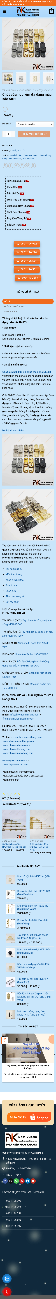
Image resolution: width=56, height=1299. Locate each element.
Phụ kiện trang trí (15, 596)
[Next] (48, 44)
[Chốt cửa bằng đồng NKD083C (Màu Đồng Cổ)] (14, 824)
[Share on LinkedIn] (33, 165)
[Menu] (4, 11)
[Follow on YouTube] (33, 1181)
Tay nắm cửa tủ (14, 568)
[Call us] (16, 1181)
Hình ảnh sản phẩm (13, 430)
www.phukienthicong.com (16, 749)
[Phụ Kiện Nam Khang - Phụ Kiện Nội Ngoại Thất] (28, 11)
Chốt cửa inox (28, 158)
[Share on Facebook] (10, 165)
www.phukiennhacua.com (16, 745)
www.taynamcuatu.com (14, 760)
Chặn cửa (11, 590)
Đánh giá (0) (10, 311)
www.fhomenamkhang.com (27, 737)
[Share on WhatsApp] (5, 165)
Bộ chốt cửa (15, 155)
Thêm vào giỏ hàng (34, 134)
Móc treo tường (14, 574)
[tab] (28, 301)
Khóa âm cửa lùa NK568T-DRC (31, 654)
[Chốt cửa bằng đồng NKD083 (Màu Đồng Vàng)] (42, 824)
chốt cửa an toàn (29, 155)
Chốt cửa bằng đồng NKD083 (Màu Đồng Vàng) (39, 847)
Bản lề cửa (11, 585)
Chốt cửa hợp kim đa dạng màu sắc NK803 (26, 371)
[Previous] (7, 44)
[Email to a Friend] (22, 165)
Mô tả (7, 301)
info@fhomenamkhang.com (24, 714)
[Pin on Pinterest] (27, 165)
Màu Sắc (6, 124)
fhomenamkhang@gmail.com (18, 718)
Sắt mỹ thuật (12, 601)
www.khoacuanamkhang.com (18, 741)
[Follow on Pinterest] (22, 1181)
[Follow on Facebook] (5, 1181)
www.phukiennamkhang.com (18, 753)
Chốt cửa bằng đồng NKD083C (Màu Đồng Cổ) (14, 845)
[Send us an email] (10, 1181)
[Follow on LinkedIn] (27, 1181)
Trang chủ (9, 90)
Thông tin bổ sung (14, 306)
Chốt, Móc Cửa (44, 90)
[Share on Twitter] (16, 165)
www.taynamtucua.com (15, 764)
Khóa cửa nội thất (15, 580)
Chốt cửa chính (14, 158)
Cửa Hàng (25, 90)
